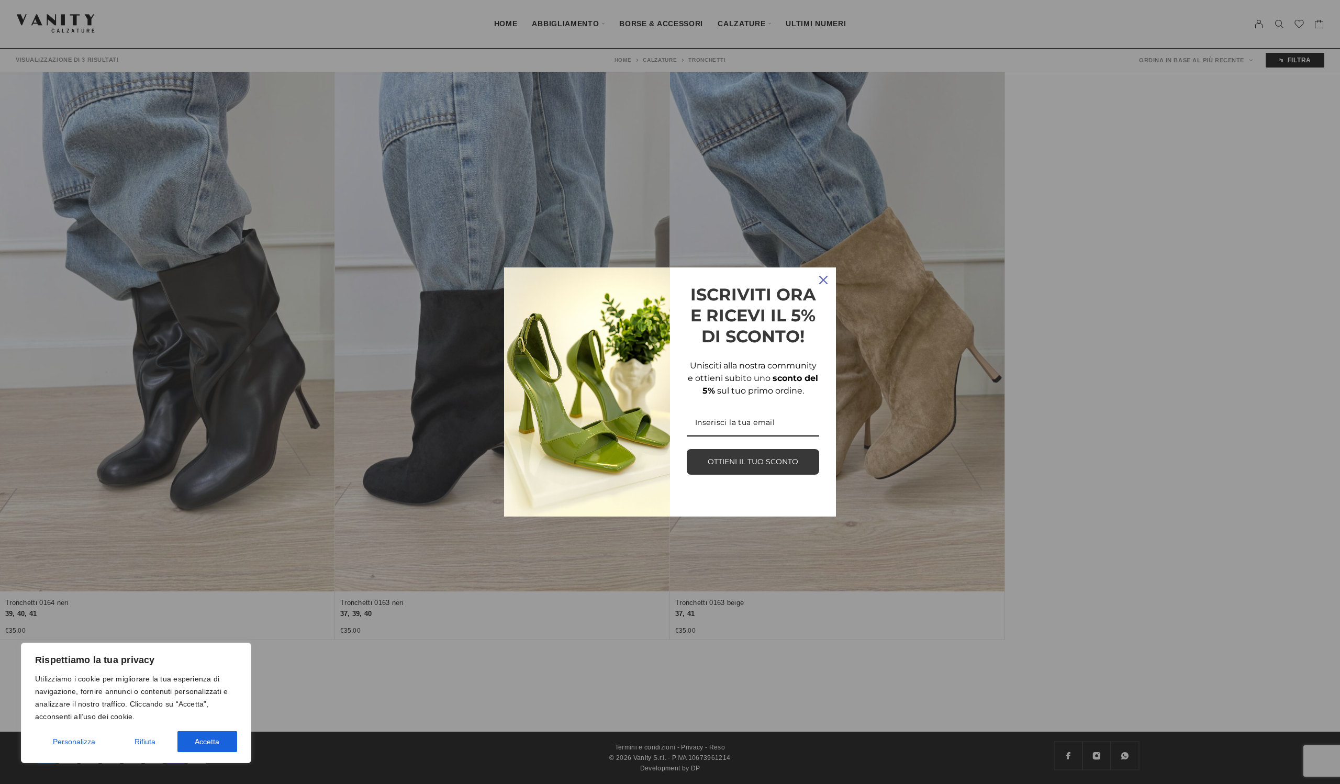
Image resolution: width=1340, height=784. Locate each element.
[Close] (823, 280)
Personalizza (74, 741)
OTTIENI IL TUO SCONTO (753, 461)
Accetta (207, 741)
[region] (136, 703)
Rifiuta (145, 741)
